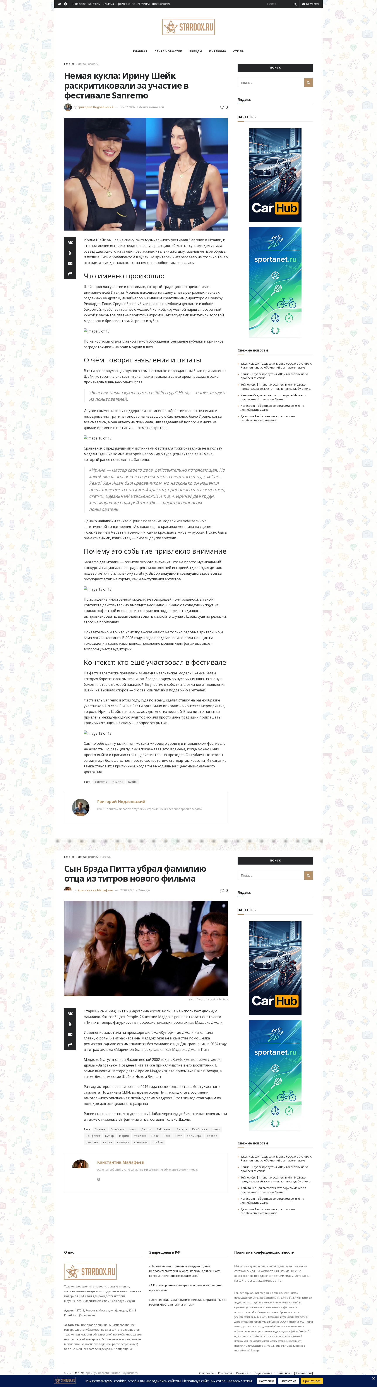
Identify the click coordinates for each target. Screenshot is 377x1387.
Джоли (146, 1129)
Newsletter (312, 4)
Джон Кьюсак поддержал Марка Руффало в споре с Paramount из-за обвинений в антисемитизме (276, 365)
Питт (178, 1136)
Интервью (217, 51)
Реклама (108, 4)
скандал (123, 1142)
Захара (182, 1129)
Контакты (94, 4)
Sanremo (101, 782)
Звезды (195, 51)
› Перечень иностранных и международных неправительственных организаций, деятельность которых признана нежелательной (185, 1271)
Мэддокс (140, 1136)
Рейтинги (143, 4)
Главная (69, 64)
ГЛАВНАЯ (140, 51)
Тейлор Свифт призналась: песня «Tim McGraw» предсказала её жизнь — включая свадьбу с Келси (276, 386)
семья (107, 1142)
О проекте (79, 4)
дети (133, 1129)
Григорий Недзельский (95, 107)
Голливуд (118, 1129)
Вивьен (100, 1129)
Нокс (155, 1136)
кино (216, 1129)
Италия (118, 782)
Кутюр (109, 1136)
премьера (194, 1136)
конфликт (93, 1136)
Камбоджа (199, 1129)
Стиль (238, 51)
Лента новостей (168, 51)
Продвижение (126, 4)
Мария (124, 1136)
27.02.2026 (128, 107)
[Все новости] (161, 4)
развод (212, 1136)
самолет (92, 1142)
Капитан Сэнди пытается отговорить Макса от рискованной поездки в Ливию (273, 397)
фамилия (141, 1142)
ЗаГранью (163, 1129)
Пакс (167, 1136)
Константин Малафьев (95, 890)
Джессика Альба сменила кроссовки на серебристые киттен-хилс (268, 418)
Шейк (132, 782)
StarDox (79, 1373)
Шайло (158, 1142)
